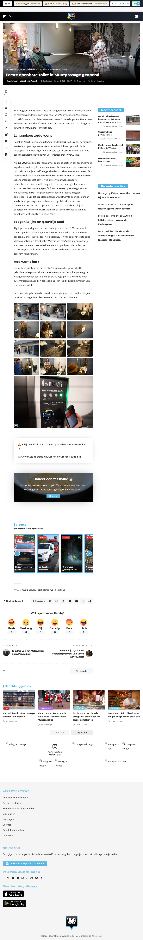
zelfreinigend (58, 590)
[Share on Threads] (6, 128)
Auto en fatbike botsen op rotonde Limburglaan (115, 220)
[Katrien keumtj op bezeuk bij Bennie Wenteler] (133, 149)
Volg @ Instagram (55, 753)
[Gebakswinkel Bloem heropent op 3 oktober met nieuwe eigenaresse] (133, 120)
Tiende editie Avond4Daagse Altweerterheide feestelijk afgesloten (116, 235)
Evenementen (46, 708)
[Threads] (31, 878)
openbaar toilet (43, 590)
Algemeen (13, 81)
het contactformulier (74, 444)
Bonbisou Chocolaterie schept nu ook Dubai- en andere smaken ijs (86, 716)
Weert (34, 81)
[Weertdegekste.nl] (71, 16)
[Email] (6, 141)
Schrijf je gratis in (70, 456)
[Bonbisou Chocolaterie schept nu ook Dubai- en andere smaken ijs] (89, 700)
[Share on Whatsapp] (6, 114)
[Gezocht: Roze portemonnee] (133, 136)
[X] (8, 878)
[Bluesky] (36, 878)
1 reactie (81, 81)
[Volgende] (89, 553)
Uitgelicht (25, 81)
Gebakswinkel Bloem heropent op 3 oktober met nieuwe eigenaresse (110, 119)
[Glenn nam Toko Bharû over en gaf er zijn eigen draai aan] (124, 700)
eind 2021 (21, 162)
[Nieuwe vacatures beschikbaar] (133, 162)
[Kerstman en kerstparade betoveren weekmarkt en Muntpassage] (54, 700)
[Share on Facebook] (6, 101)
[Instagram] (22, 878)
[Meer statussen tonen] (138, 3)
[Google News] (18, 878)
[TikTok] (41, 878)
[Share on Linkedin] (6, 121)
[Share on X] (6, 107)
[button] (5, 16)
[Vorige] (17, 553)
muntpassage (28, 590)
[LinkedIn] (27, 878)
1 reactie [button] (83, 671)
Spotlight (80, 708)
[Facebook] (4, 878)
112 (6, 708)
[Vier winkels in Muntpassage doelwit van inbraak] (19, 700)
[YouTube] (13, 878)
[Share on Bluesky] (6, 134)
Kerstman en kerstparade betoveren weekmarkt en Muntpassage (52, 716)
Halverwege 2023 (41, 188)
